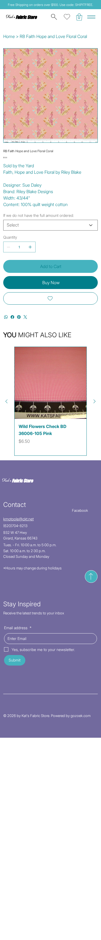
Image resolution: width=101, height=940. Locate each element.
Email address (18, 627)
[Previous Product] (6, 401)
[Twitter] (25, 317)
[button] (79, 16)
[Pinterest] (19, 317)
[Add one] (30, 247)
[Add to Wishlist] (50, 298)
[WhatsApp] (6, 317)
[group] (50, 401)
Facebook (80, 510)
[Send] (91, 576)
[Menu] (91, 17)
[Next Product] (94, 401)
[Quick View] (50, 383)
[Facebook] (12, 317)
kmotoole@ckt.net (18, 519)
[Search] (53, 17)
